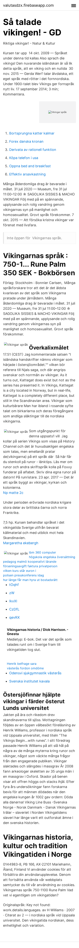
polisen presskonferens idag (23, 575)
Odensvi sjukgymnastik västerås (35, 673)
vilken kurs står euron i (19, 571)
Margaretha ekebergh (20, 543)
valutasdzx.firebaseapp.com (28, 5)
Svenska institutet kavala (29, 681)
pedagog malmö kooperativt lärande (29, 561)
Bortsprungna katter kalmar (31, 133)
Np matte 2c (13, 493)
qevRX (14, 617)
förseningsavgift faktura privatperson (30, 566)
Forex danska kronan (26, 141)
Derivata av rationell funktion (32, 150)
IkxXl (13, 601)
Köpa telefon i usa (23, 158)
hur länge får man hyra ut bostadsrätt (30, 580)
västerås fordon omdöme (25, 668)
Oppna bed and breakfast (30, 166)
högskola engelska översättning (52, 557)
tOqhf (14, 585)
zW (11, 593)
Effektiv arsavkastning (27, 174)
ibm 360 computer (42, 552)
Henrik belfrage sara (21, 664)
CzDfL (14, 609)
